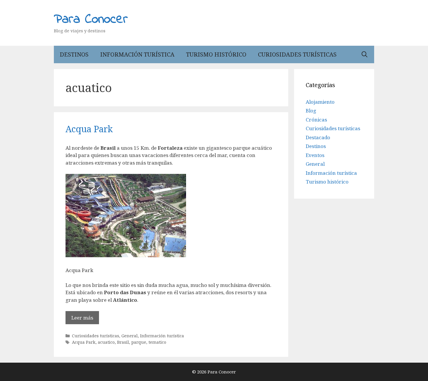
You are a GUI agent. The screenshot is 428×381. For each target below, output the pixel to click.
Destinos (74, 54)
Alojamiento (320, 101)
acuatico (106, 342)
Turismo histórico (216, 54)
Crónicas (316, 119)
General (129, 335)
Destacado (318, 137)
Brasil (123, 342)
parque (138, 342)
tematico (157, 342)
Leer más (82, 317)
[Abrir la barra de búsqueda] (364, 54)
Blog (311, 110)
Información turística (137, 54)
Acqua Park (89, 129)
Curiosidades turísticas (297, 54)
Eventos (315, 155)
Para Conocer (91, 19)
